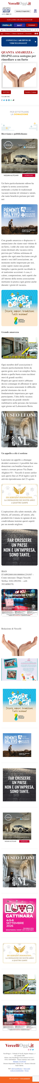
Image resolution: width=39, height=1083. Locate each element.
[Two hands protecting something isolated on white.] (19, 645)
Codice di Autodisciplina (16, 1070)
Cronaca (7, 33)
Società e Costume (30, 92)
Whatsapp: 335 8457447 (19, 1061)
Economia (29, 33)
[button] (35, 30)
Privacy (27, 1070)
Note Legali (27, 1068)
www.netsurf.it (25, 1078)
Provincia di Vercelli (11, 30)
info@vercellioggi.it (16, 1068)
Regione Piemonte (25, 30)
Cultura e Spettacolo (18, 33)
